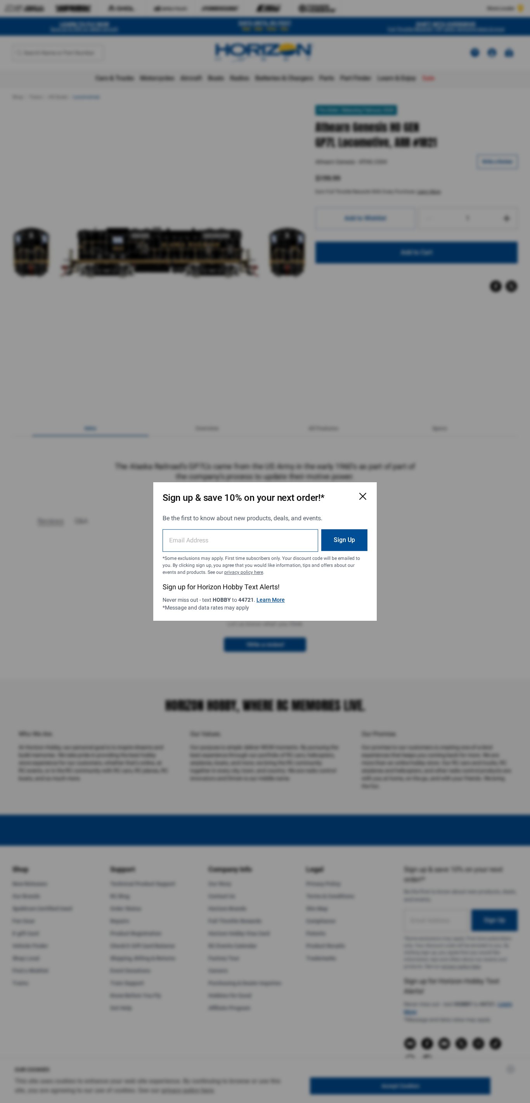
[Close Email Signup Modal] (362, 496)
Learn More (270, 600)
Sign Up (344, 540)
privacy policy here (243, 572)
